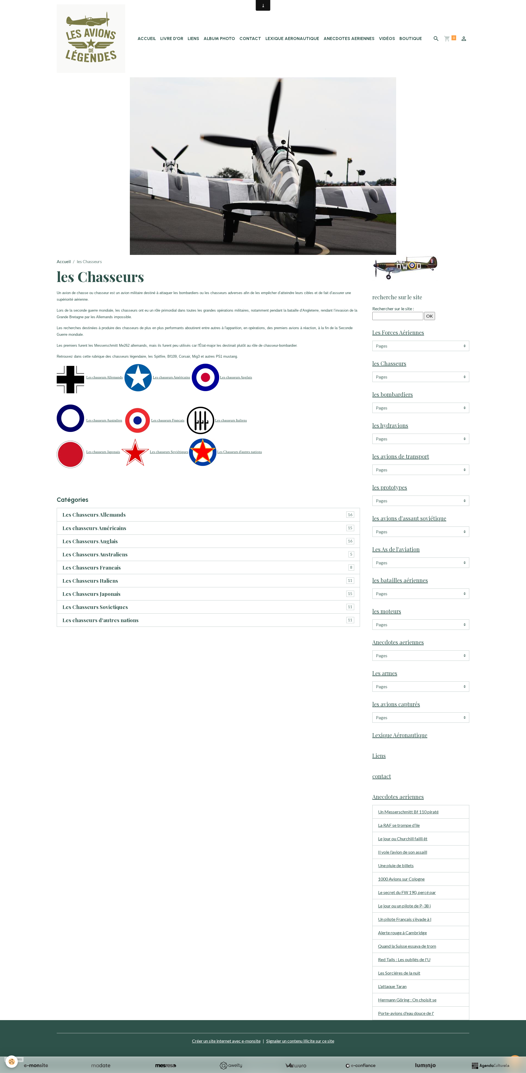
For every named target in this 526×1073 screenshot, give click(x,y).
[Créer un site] (35, 1065)
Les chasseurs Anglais (236, 377)
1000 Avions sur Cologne (401, 878)
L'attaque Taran (392, 986)
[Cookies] (11, 1061)
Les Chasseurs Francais (91, 567)
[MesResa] (165, 1065)
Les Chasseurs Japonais (91, 594)
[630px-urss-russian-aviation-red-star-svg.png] (135, 452)
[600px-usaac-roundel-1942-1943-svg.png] (138, 377)
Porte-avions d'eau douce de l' (406, 1013)
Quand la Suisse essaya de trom (407, 946)
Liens (193, 38)
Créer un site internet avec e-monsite (226, 1040)
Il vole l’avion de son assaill (402, 852)
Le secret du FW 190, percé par (407, 892)
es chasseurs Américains (172, 377)
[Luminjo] (425, 1065)
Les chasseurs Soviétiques (169, 452)
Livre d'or (171, 38)
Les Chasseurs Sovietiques (95, 607)
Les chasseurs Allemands (104, 377)
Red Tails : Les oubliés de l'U (404, 959)
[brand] (92, 38)
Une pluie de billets (396, 865)
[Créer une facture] (295, 1065)
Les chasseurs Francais (167, 420)
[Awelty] (230, 1065)
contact (250, 38)
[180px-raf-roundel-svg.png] (205, 376)
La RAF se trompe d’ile (399, 825)
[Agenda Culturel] (490, 1065)
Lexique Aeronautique (292, 38)
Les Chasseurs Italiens (90, 580)
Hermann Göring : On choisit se (407, 999)
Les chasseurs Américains (94, 528)
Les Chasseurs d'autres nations (239, 452)
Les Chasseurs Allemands (94, 514)
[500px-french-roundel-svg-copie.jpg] (137, 419)
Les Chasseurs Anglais (90, 541)
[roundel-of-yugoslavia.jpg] (202, 452)
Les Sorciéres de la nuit (399, 972)
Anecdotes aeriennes (349, 38)
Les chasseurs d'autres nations (100, 620)
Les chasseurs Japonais (103, 452)
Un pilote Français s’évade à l (404, 919)
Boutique (410, 38)
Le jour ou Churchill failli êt (402, 838)
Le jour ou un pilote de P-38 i (404, 905)
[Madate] (100, 1065)
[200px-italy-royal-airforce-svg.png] (200, 419)
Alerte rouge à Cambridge (402, 932)
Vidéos (387, 38)
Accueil (147, 38)
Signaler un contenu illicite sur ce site (300, 1040)
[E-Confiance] (360, 1065)
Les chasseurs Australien (104, 420)
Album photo (219, 38)
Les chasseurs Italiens (231, 420)
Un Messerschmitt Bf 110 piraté (408, 811)
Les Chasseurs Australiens (95, 554)
